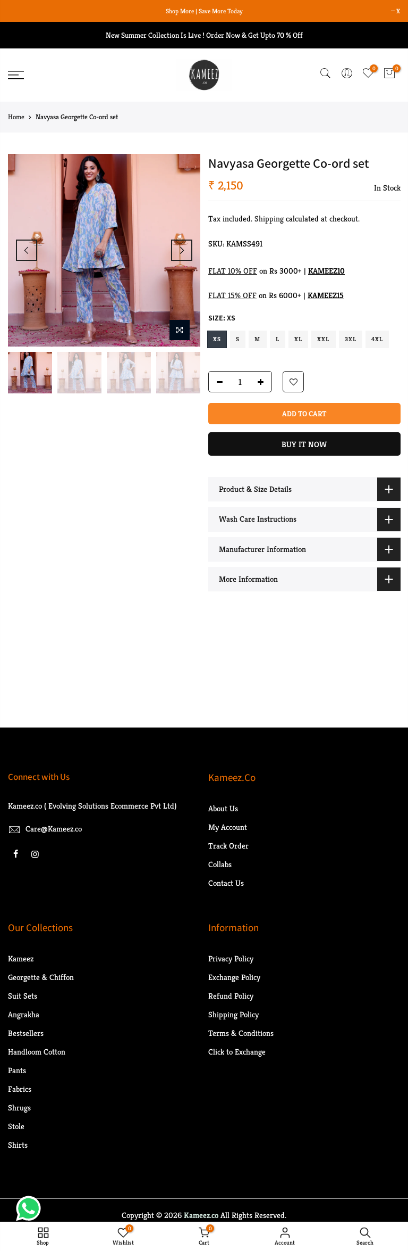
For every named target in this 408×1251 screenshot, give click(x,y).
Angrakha (23, 1014)
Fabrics (19, 1089)
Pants (17, 1070)
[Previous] (26, 250)
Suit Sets (22, 996)
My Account (227, 827)
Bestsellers (26, 1033)
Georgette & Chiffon (41, 977)
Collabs (220, 864)
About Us (223, 808)
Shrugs (19, 1107)
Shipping (269, 218)
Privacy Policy (230, 958)
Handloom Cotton (36, 1052)
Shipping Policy (233, 1014)
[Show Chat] (31, 1208)
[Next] (181, 250)
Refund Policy (230, 996)
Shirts (18, 1145)
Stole (16, 1126)
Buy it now (304, 444)
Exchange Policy (234, 977)
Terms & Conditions (241, 1033)
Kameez (20, 958)
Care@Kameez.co (54, 829)
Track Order (228, 846)
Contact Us (226, 883)
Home (16, 116)
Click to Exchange (237, 1052)
